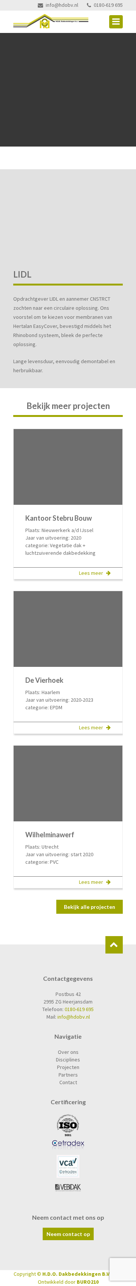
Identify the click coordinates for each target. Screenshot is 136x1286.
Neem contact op (68, 1234)
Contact (68, 1082)
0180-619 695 (108, 5)
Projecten (68, 1067)
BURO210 (88, 1281)
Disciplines (68, 1059)
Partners (68, 1074)
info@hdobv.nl (62, 5)
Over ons (68, 1052)
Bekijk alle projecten (89, 907)
